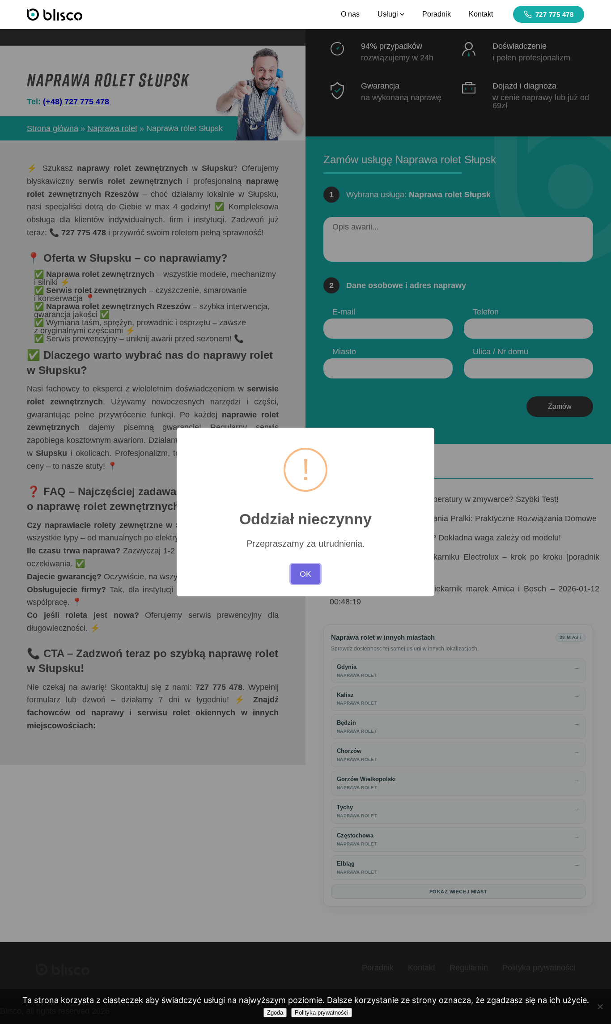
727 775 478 (554, 14)
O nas (350, 14)
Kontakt (481, 14)
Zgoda (275, 1012)
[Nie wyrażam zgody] (599, 1006)
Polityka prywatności (321, 1012)
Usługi (388, 14)
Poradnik (436, 14)
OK (305, 573)
